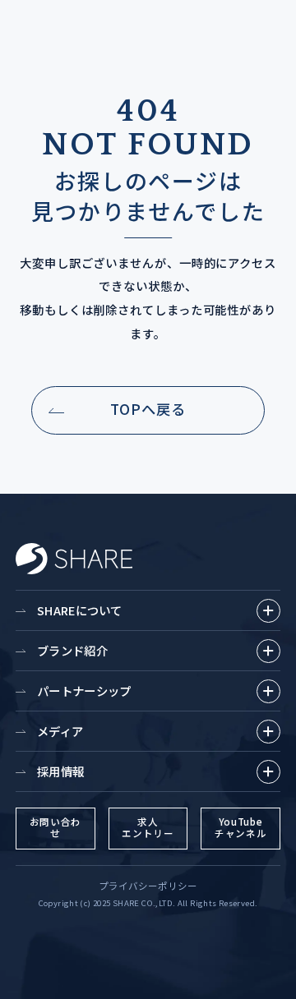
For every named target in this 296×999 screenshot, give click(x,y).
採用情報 (60, 771)
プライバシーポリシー (148, 885)
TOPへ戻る (148, 408)
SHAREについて (80, 610)
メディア (60, 730)
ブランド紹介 (72, 650)
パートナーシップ (84, 690)
